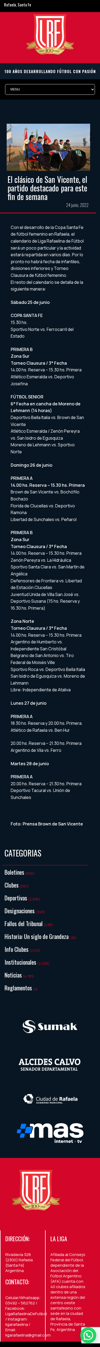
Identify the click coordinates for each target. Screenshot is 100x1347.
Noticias (13, 975)
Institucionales (20, 962)
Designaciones (20, 910)
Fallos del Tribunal (24, 923)
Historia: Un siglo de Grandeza (37, 936)
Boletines (14, 872)
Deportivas (16, 897)
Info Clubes (17, 949)
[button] (88, 1335)
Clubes (12, 885)
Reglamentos (18, 987)
